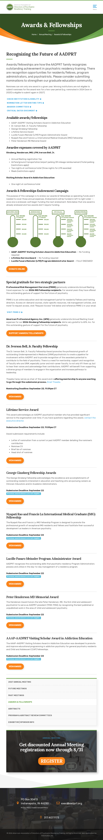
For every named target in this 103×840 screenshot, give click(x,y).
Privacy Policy (26, 808)
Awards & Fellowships (20, 702)
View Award (15, 501)
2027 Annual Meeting (19, 682)
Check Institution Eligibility (23, 99)
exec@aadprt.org (71, 803)
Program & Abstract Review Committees (30, 715)
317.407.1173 (51, 817)
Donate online (17, 269)
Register (51, 761)
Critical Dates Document (21, 111)
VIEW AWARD (15, 396)
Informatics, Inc (47, 836)
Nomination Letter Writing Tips (24, 103)
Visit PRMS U (13, 312)
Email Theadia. (54, 382)
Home (34, 34)
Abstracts (14, 709)
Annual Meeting (45, 34)
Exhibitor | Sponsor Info (21, 722)
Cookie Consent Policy (40, 808)
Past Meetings (16, 695)
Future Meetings (17, 688)
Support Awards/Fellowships (26, 333)
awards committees (18, 107)
